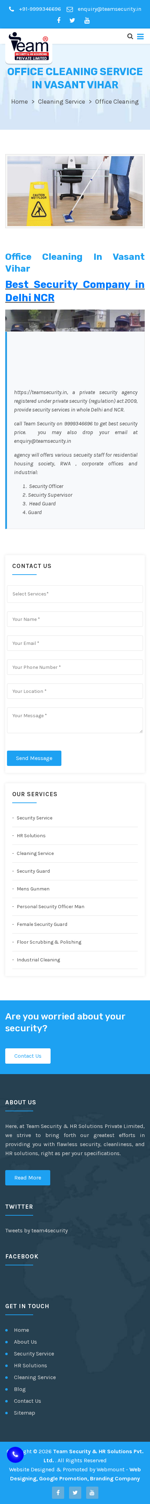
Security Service (34, 818)
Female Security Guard (41, 924)
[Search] (130, 36)
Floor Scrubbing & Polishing (48, 942)
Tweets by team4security (36, 1230)
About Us (25, 1341)
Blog (20, 1389)
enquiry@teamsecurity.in (108, 9)
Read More (27, 1177)
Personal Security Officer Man (50, 907)
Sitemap (24, 1412)
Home (19, 101)
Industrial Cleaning (38, 960)
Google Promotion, (64, 1478)
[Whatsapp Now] (15, 1456)
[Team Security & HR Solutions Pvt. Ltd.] (29, 46)
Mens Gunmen (33, 889)
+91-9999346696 (39, 9)
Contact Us (28, 1056)
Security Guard (33, 871)
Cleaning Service (61, 101)
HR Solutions (31, 836)
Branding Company (115, 1478)
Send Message (34, 758)
